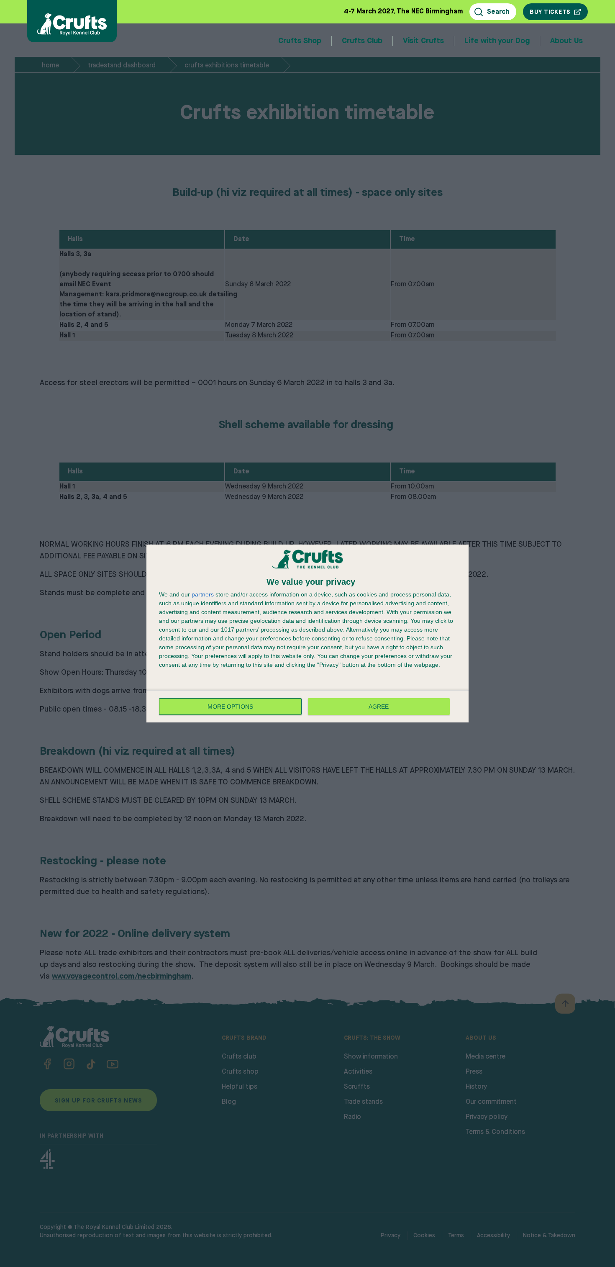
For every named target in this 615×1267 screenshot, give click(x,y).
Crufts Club (362, 41)
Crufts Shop (299, 41)
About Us (566, 41)
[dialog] (307, 634)
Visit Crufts (423, 41)
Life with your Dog (497, 41)
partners (203, 594)
